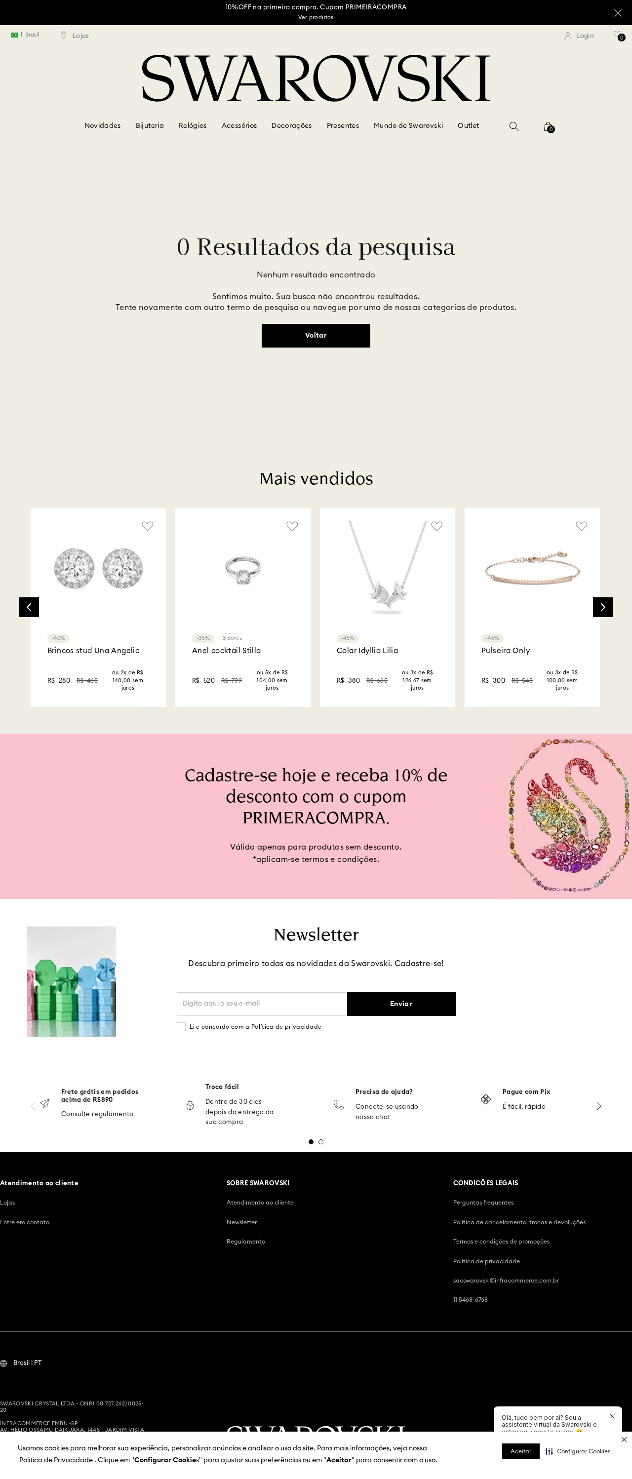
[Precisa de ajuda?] (339, 1105)
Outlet (468, 125)
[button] (578, 1451)
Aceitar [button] (521, 1451)
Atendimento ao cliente (260, 1203)
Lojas (7, 1203)
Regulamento (246, 1242)
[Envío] (44, 1104)
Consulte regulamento (97, 1114)
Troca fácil (222, 1087)
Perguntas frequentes (483, 1203)
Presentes (343, 125)
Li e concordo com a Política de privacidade (256, 1027)
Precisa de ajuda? (384, 1092)
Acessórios (239, 125)
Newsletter (242, 1222)
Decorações (292, 125)
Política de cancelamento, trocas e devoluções (519, 1222)
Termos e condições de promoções (501, 1242)
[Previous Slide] (29, 607)
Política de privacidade (486, 1261)
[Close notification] (612, 1416)
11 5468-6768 (470, 1300)
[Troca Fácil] (190, 1106)
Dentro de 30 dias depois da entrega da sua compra (239, 1112)
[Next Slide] (603, 607)
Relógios (193, 125)
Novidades (102, 125)
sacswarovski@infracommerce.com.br (506, 1281)
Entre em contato (24, 1222)
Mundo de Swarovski (408, 125)
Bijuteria (150, 125)
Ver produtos (316, 17)
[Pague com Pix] (486, 1100)
